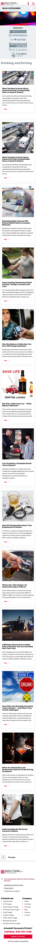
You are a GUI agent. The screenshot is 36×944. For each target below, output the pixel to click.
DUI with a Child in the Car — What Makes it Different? (16, 404)
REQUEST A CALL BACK (18, 936)
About (26, 901)
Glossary (27, 912)
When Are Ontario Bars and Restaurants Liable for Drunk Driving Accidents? (17, 769)
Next (11, 857)
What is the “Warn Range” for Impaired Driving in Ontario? (14, 586)
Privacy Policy (8, 888)
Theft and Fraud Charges (11, 909)
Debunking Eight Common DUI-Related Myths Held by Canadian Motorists (16, 223)
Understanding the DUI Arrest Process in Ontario (14, 830)
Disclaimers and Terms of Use (13, 885)
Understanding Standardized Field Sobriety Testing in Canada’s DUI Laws (17, 284)
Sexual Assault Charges (10, 907)
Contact (27, 915)
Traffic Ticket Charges (10, 918)
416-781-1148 (24, 931)
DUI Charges (7, 904)
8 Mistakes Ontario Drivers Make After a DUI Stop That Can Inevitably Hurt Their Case (17, 646)
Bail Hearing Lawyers (10, 920)
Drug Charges (7, 912)
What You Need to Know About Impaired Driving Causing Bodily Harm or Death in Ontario (16, 90)
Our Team (27, 904)
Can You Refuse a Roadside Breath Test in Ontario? (16, 464)
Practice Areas (8, 901)
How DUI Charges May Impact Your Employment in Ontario (17, 526)
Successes (27, 907)
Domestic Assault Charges (11, 923)
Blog (25, 909)
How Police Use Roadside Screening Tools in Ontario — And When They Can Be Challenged (17, 708)
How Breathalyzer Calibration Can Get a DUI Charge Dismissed (16, 345)
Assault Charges (8, 915)
